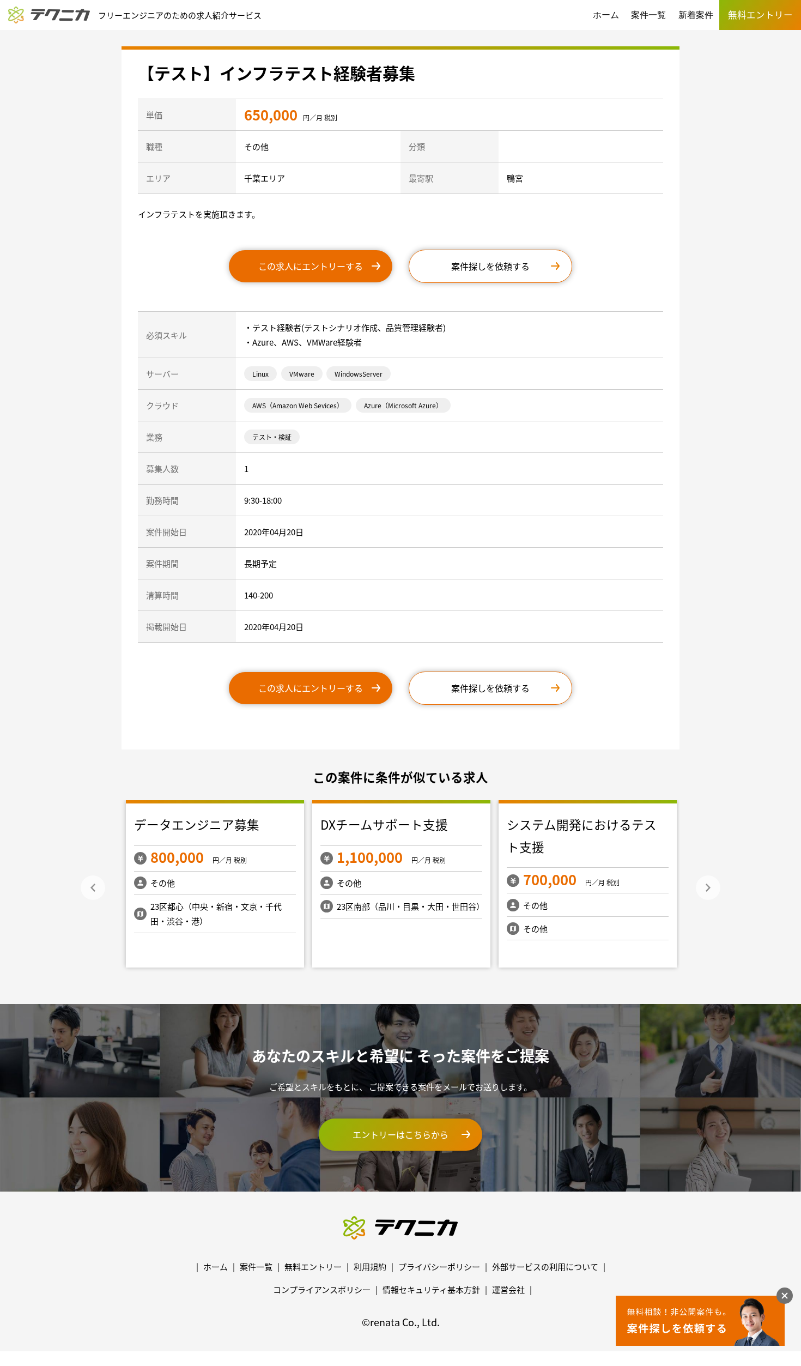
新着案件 (695, 15)
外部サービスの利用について (545, 1266)
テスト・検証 (272, 437)
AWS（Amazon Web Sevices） (297, 405)
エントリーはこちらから (400, 1134)
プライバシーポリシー (439, 1266)
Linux (260, 373)
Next (708, 887)
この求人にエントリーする (310, 266)
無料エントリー (313, 1266)
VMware (301, 373)
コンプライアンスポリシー (322, 1289)
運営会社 (508, 1289)
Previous (93, 887)
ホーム (606, 15)
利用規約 (370, 1266)
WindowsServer (359, 373)
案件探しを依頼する (490, 266)
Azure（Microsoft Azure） (403, 405)
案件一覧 (648, 15)
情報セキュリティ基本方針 (431, 1289)
